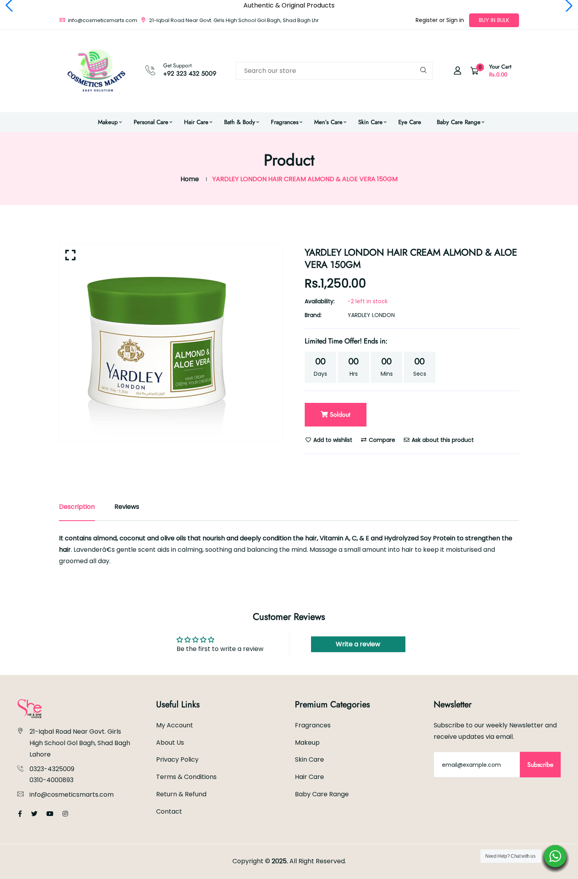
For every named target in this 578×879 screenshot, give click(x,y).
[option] (171, 343)
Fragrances (284, 122)
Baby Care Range (458, 122)
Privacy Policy (177, 759)
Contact (169, 811)
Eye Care (409, 122)
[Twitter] (34, 813)
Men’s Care (328, 122)
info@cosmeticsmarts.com (102, 20)
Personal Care (151, 122)
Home (189, 179)
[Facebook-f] (20, 813)
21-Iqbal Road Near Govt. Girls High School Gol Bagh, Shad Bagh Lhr (233, 20)
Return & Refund (181, 794)
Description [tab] (77, 506)
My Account (174, 725)
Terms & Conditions (186, 776)
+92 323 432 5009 (189, 73)
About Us (170, 742)
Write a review (358, 644)
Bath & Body (239, 122)
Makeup (108, 122)
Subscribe (540, 764)
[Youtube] (50, 813)
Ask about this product (442, 440)
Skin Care (370, 122)
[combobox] (334, 71)
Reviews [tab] (126, 506)
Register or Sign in (440, 20)
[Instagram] (65, 813)
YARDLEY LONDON (371, 315)
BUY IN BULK (494, 20)
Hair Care (196, 122)
